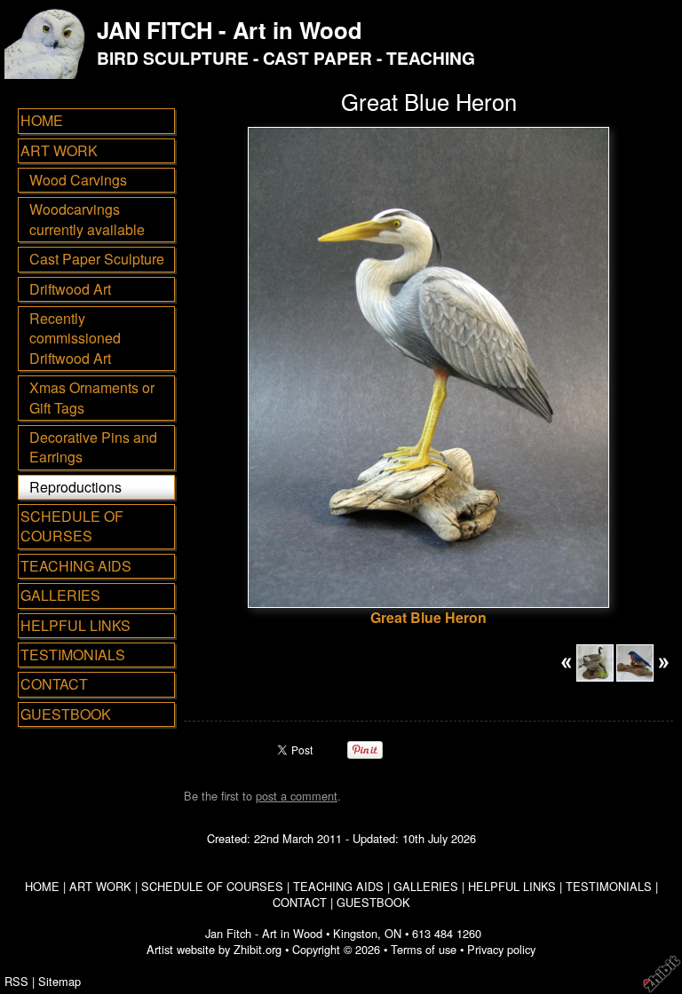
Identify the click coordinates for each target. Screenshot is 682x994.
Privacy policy (501, 949)
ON (393, 933)
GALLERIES (60, 595)
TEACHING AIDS (75, 566)
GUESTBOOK (65, 714)
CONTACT (54, 684)
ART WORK (59, 150)
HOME (41, 120)
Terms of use (423, 949)
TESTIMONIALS (72, 654)
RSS (16, 981)
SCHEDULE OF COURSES (71, 526)
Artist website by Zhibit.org (214, 949)
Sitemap (59, 981)
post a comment (296, 795)
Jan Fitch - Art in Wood (263, 933)
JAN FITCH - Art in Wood (229, 29)
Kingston (355, 933)
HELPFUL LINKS (75, 625)
